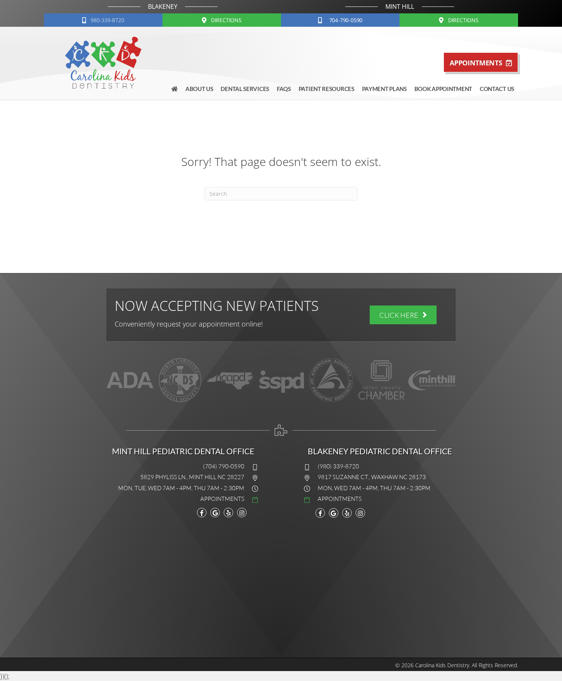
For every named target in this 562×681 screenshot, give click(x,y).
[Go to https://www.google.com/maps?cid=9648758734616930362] (333, 513)
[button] (103, 20)
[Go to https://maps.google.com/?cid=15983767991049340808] (215, 512)
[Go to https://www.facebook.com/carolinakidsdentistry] (201, 512)
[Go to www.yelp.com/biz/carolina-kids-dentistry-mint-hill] (228, 512)
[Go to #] (176, 498)
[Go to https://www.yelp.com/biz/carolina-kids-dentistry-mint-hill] (347, 513)
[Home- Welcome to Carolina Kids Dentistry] (174, 88)
